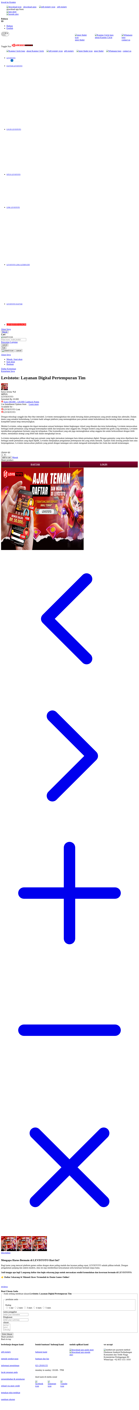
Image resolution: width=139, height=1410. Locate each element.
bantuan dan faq (42, 1359)
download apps (29, 7)
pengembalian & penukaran (13, 1379)
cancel (4, 345)
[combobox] (13, 339)
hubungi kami (41, 1352)
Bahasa (10, 26)
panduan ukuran (8, 1399)
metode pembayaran (9, 1359)
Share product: (7, 460)
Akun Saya (6, 329)
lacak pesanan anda (9, 1372)
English (10, 28)
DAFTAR (35, 464)
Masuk (4, 332)
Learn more (34, 404)
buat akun (11, 362)
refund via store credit (10, 1386)
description (5, 1253)
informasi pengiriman (10, 1365)
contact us (126, 40)
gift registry (62, 7)
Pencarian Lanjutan (9, 342)
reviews (4, 1286)
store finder (80, 40)
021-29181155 (41, 1365)
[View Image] (9, 1250)
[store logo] (22, 46)
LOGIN (103, 464)
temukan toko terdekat (10, 1392)
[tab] (69, 1254)
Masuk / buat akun (14, 359)
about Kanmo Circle (103, 37)
